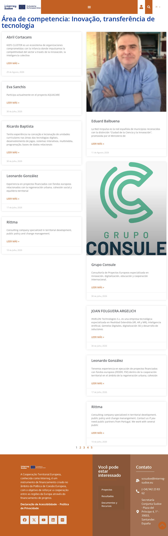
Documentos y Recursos (109, 504)
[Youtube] (43, 520)
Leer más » (13, 63)
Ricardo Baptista (20, 126)
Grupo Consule (103, 264)
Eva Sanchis (16, 87)
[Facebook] (25, 520)
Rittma (12, 222)
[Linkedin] (53, 520)
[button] (148, 7)
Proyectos (107, 489)
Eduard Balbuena (105, 121)
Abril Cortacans (19, 37)
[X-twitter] (34, 520)
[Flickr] (62, 520)
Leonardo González (22, 176)
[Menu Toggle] (89, 7)
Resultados (108, 496)
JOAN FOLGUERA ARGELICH (113, 311)
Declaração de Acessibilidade (39, 504)
